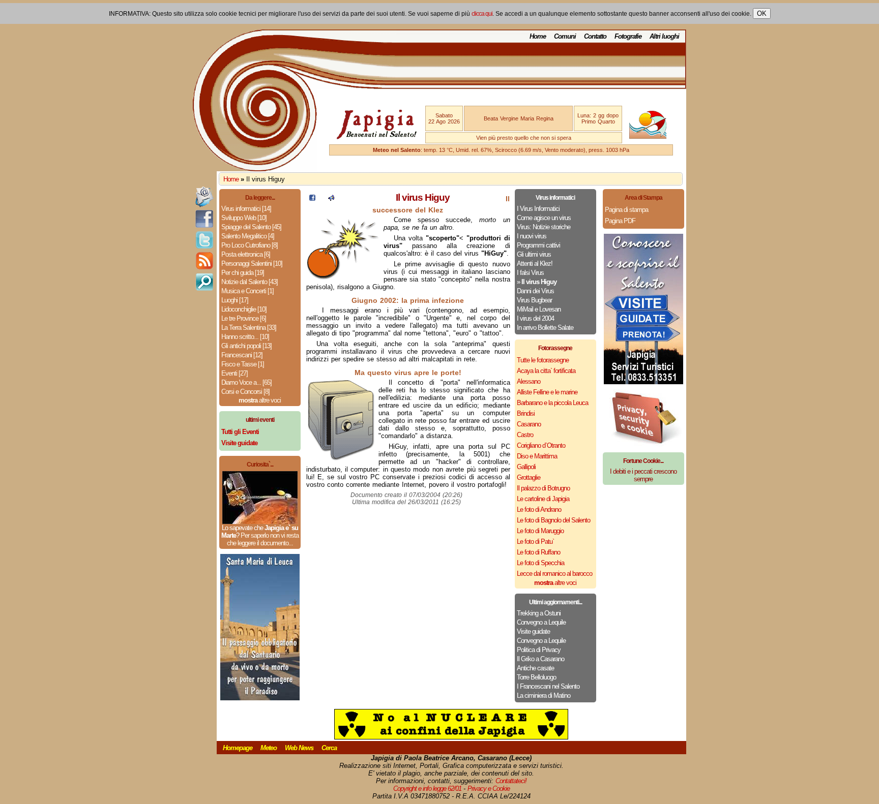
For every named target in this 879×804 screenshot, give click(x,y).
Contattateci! (510, 781)
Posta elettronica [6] (245, 254)
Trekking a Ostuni (539, 613)
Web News (299, 748)
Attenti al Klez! (534, 263)
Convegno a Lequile (541, 622)
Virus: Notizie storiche (543, 227)
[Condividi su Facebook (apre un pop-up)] (312, 198)
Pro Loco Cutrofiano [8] (249, 245)
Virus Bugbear (534, 300)
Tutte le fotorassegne (543, 360)
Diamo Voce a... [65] (246, 382)
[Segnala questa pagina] (331, 198)
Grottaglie (528, 477)
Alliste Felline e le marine (547, 392)
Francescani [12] (241, 355)
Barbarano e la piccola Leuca (552, 403)
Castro (525, 435)
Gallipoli (526, 467)
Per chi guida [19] (242, 272)
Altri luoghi (664, 36)
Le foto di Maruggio (540, 531)
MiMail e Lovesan (539, 309)
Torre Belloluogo (536, 677)
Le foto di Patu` (535, 541)
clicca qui (482, 13)
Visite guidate (533, 631)
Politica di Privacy (539, 650)
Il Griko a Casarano (540, 659)
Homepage (237, 748)
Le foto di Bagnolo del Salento (553, 520)
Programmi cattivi (538, 245)
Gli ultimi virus (534, 254)
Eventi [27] (234, 373)
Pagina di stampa (626, 209)
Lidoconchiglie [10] (244, 309)
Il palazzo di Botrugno (543, 488)
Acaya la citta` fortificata (546, 371)
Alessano (528, 381)
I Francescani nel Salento (548, 686)
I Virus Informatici (538, 208)
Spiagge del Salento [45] (251, 227)
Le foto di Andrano (539, 509)
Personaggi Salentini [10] (251, 263)
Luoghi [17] (234, 300)
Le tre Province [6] (243, 318)
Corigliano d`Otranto (541, 445)
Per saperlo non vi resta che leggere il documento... (263, 539)
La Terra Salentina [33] (248, 327)
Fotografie (627, 36)
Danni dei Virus (535, 291)
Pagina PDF (620, 221)
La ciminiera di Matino (543, 695)
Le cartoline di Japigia (543, 499)
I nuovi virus (531, 236)
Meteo (268, 748)
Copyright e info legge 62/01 (427, 788)
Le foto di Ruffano (538, 552)
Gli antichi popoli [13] (246, 346)
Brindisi (526, 413)
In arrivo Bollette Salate (545, 327)
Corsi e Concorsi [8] (245, 391)
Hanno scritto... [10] (245, 337)
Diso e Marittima (537, 456)
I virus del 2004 (535, 318)
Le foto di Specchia (540, 563)
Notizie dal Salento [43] (249, 282)
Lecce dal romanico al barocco (554, 573)
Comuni (565, 36)
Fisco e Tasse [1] (242, 364)
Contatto (595, 36)
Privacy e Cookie (488, 788)
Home (538, 36)
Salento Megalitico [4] (247, 236)
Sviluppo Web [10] (244, 218)
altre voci (260, 400)
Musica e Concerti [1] (247, 291)
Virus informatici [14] (246, 208)
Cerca (329, 748)
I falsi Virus (530, 272)
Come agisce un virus (544, 218)
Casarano (529, 424)
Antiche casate (535, 668)
